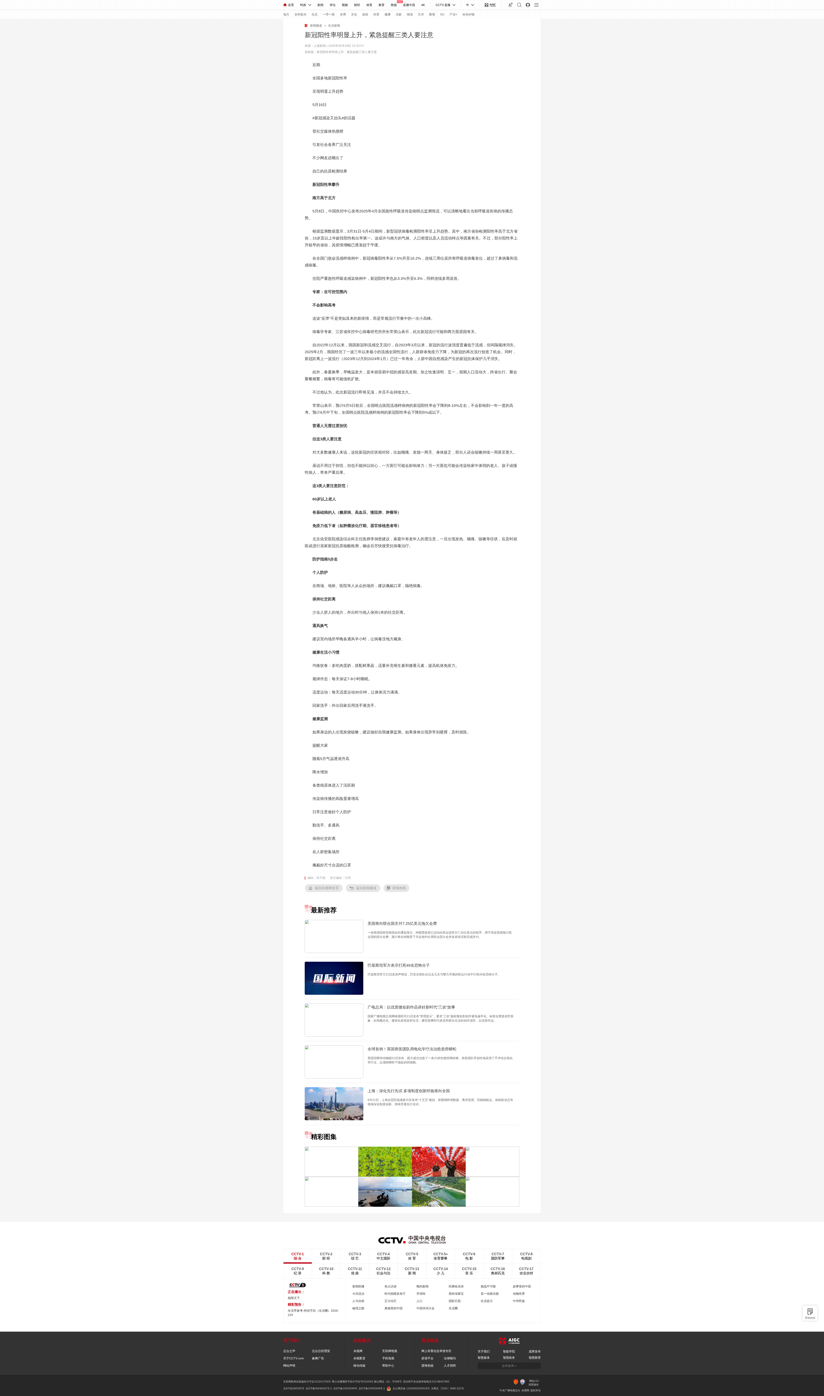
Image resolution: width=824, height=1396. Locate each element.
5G (442, 14)
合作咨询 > (509, 1365)
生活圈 (453, 1308)
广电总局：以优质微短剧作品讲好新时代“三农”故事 (411, 1007)
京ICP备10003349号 (345, 1388)
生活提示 (487, 1301)
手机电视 (388, 1358)
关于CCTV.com (293, 1358)
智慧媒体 (484, 1357)
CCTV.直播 (443, 5)
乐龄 (399, 14)
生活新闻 (334, 25)
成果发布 (535, 1351)
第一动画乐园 (490, 1293)
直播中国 (409, 5)
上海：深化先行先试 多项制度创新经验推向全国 (409, 1091)
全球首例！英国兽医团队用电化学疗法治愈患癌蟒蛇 (412, 1049)
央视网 (357, 1351)
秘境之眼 (358, 1308)
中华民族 (519, 1301)
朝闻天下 (294, 1298)
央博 (343, 14)
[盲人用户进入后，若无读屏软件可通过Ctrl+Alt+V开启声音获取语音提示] (511, 5)
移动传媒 (359, 1365)
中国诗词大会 (426, 1308)
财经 (357, 5)
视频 (345, 5)
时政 (303, 5)
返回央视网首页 (327, 888)
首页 (291, 5)
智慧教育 (535, 1357)
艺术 (421, 14)
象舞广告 (318, 1358)
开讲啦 (421, 1293)
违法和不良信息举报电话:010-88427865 (426, 1381)
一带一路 (329, 14)
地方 (286, 14)
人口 (420, 1301)
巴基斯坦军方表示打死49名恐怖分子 (399, 965)
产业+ (453, 14)
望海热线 (810, 1317)
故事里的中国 (522, 1286)
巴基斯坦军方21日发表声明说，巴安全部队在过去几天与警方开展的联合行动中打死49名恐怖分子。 (434, 974)
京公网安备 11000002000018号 (411, 1388)
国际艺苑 (455, 1301)
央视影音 (359, 1358)
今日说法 (358, 1293)
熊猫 (394, 5)
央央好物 (468, 14)
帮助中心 (388, 1365)
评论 (333, 5)
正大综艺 (391, 1301)
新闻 (320, 5)
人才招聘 (450, 1365)
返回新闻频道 (366, 888)
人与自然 (358, 1301)
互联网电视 (389, 1351)
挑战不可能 (488, 1286)
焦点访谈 (391, 1286)
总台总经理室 (321, 1351)
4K (423, 5)
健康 (388, 14)
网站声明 (289, 1365)
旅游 (365, 14)
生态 (315, 14)
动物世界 (519, 1293)
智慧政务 (509, 1357)
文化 (354, 14)
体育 (369, 5)
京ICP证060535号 (293, 1388)
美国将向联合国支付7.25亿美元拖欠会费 (402, 923)
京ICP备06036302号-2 (319, 1388)
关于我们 (484, 1351)
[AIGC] (490, 5)
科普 (376, 14)
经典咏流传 (456, 1286)
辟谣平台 (427, 1358)
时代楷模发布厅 (395, 1293)
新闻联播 (358, 1286)
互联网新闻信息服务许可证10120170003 (307, 1381)
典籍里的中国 (394, 1308)
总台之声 (289, 1351)
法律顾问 (450, 1358)
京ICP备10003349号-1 (372, 1388)
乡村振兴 (300, 14)
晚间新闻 (423, 1286)
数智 (432, 14)
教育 (382, 5)
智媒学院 (509, 1351)
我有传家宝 (456, 1293)
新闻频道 (316, 25)
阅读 (410, 14)
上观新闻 (320, 45)
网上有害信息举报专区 (436, 1351)
